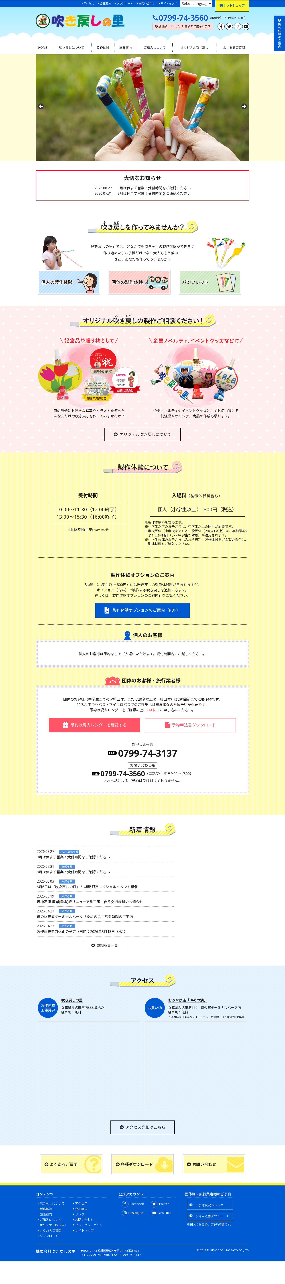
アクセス (88, 3)
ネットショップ (234, 5)
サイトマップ (169, 3)
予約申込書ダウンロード (212, 1216)
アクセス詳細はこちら (145, 1127)
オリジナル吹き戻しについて (145, 434)
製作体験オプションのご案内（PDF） (146, 610)
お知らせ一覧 (107, 945)
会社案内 (105, 3)
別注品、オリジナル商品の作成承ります (184, 26)
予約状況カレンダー (212, 1205)
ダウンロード (125, 3)
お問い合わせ (147, 3)
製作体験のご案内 (279, 35)
